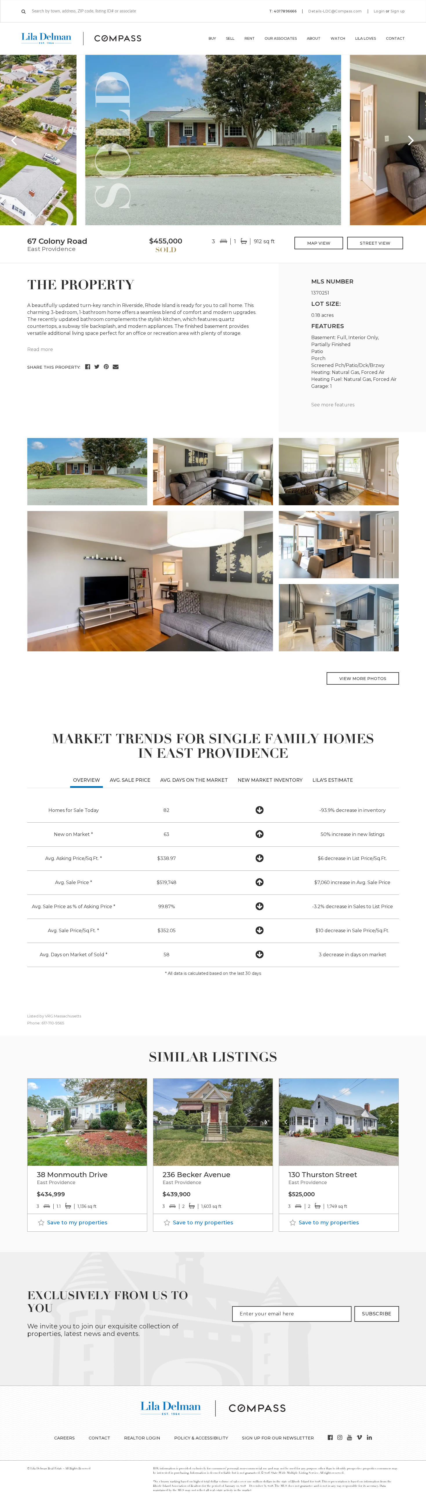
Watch (338, 38)
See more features (332, 405)
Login (379, 11)
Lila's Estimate (332, 780)
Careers (64, 1438)
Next (411, 140)
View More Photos (362, 678)
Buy (212, 38)
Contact (395, 38)
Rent (250, 38)
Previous (14, 140)
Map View (318, 243)
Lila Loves (365, 38)
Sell (230, 38)
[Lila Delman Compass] (88, 38)
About (314, 38)
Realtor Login (142, 1438)
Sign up (398, 11)
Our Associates (281, 38)
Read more (40, 349)
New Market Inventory (270, 780)
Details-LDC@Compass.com (335, 11)
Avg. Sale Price (130, 780)
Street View (375, 243)
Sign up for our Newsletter (278, 1438)
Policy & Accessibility (201, 1438)
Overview (86, 780)
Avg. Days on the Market (194, 780)
